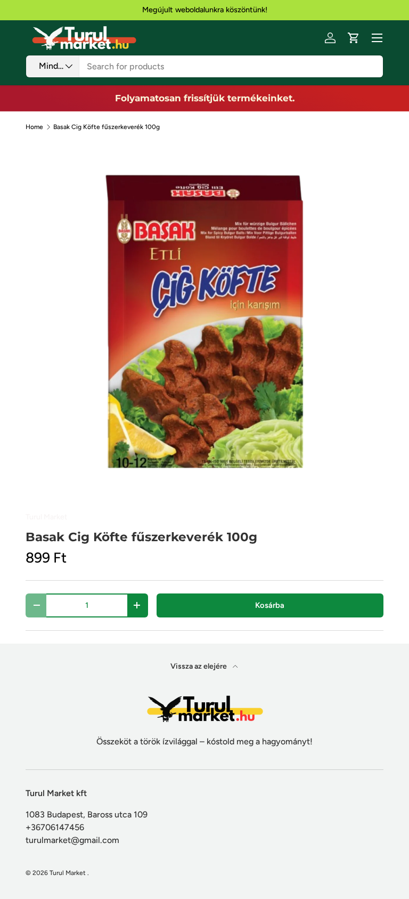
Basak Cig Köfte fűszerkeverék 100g (106, 127)
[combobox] (204, 66)
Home (34, 127)
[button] (353, 38)
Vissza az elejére (199, 666)
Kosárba (269, 605)
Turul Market (46, 516)
